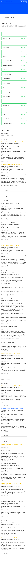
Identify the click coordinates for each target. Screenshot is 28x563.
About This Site (6, 24)
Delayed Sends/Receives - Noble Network (11, 537)
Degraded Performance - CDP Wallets (10, 353)
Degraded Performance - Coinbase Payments (12, 164)
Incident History (4, 559)
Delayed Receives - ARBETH (8, 223)
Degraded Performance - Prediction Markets (12, 501)
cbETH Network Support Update (9, 326)
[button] (23, 2)
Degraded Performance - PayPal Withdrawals (12, 142)
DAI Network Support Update (8, 298)
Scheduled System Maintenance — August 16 (12, 408)
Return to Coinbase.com (6, 1)
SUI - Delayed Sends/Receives (8, 463)
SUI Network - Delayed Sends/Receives (11, 522)
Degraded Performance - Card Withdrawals (11, 444)
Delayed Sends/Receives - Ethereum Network (12, 385)
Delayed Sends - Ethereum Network (10, 203)
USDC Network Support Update (9, 272)
